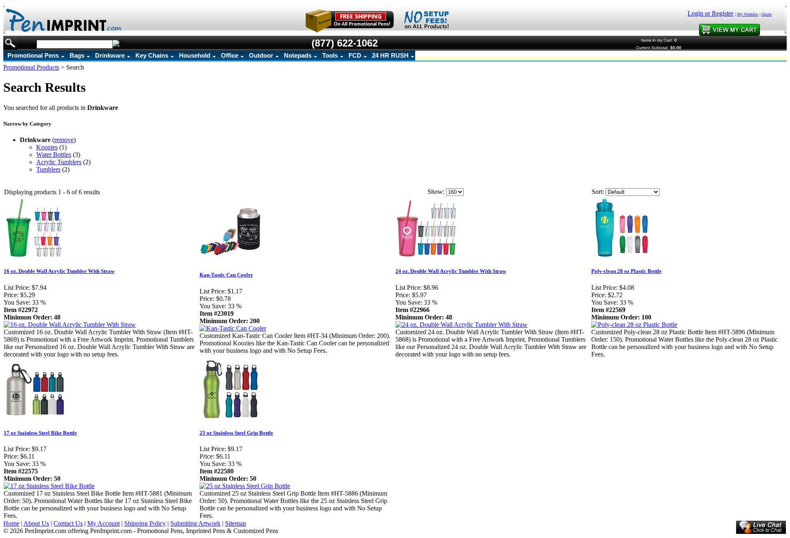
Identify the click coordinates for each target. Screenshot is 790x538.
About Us (36, 523)
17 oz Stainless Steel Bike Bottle (40, 433)
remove (64, 139)
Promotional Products (31, 67)
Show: (436, 191)
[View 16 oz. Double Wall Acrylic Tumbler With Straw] (70, 324)
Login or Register (710, 13)
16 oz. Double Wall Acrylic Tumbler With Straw (59, 271)
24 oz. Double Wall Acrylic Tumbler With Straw (450, 271)
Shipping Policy (145, 523)
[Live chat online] (761, 527)
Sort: (598, 191)
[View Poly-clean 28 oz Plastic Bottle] (634, 324)
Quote (766, 14)
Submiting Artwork (195, 523)
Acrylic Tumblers (58, 161)
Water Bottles (53, 154)
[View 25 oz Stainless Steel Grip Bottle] (245, 485)
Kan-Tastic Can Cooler (226, 275)
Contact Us (68, 523)
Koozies (47, 147)
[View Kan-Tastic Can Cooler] (233, 328)
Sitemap (235, 523)
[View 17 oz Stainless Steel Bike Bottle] (49, 485)
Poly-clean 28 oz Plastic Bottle (626, 271)
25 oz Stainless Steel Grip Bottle (236, 433)
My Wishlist (747, 14)
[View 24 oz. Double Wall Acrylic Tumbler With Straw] (461, 324)
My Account (103, 523)
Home (11, 523)
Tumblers (48, 169)
